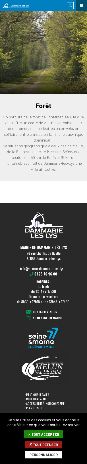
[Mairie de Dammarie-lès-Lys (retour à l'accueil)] (18, 5)
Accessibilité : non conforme (45, 403)
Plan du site (34, 407)
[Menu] (81, 5)
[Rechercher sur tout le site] (70, 5)
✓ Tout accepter (43, 434)
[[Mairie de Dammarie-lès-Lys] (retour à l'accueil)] (43, 239)
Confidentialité (36, 399)
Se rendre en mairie (47, 318)
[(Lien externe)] (43, 338)
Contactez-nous (45, 312)
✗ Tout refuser (43, 444)
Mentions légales (37, 394)
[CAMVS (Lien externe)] (43, 367)
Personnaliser (43, 454)
